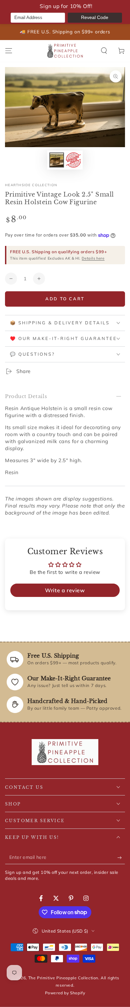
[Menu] (8, 50)
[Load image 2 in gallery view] (73, 159)
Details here (93, 258)
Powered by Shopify (65, 992)
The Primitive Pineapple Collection (63, 977)
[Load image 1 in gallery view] (56, 159)
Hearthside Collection (31, 185)
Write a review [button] (65, 590)
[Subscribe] (121, 857)
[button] (104, 50)
